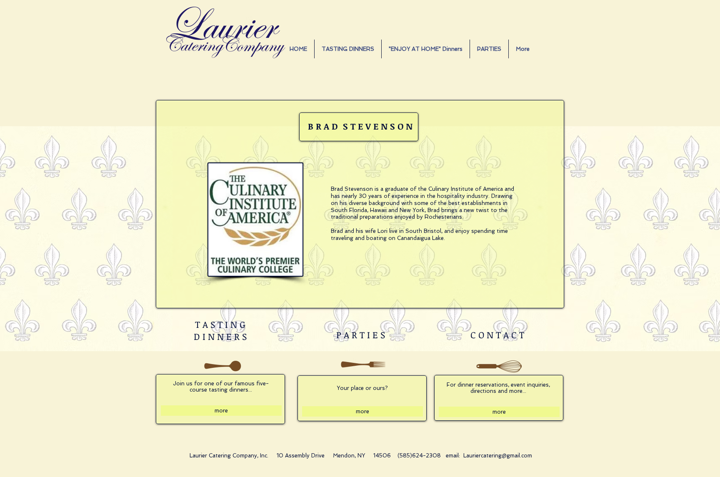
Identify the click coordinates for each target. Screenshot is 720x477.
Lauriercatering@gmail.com (497, 455)
